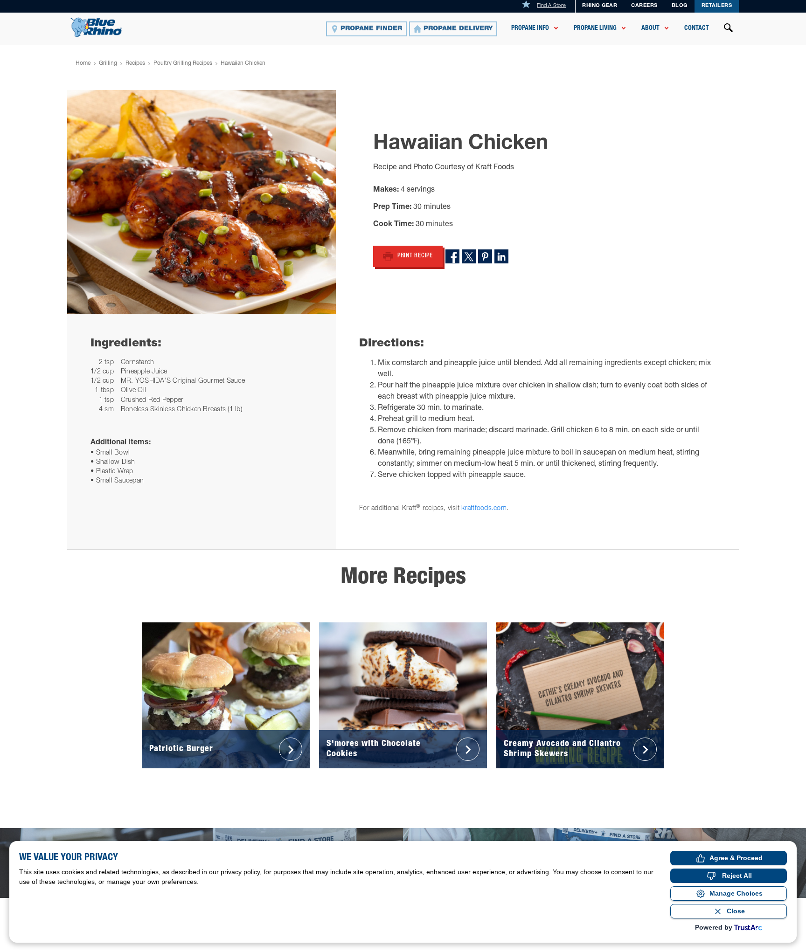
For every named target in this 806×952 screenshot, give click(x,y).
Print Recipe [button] (415, 256)
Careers (644, 5)
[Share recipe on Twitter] (469, 256)
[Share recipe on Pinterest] (485, 256)
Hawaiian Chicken (243, 63)
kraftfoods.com (484, 508)
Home (83, 63)
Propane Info (530, 28)
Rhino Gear (599, 5)
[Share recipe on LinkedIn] (501, 256)
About (650, 28)
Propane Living (595, 28)
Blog (680, 5)
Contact (696, 28)
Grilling (108, 63)
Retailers (717, 5)
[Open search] (728, 28)
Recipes (135, 63)
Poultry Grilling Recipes (182, 63)
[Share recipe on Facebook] (452, 256)
